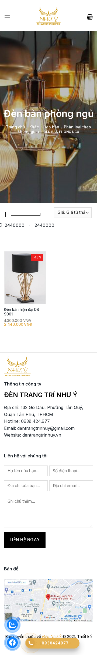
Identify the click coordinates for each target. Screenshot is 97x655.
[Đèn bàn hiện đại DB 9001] (25, 277)
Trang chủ (15, 127)
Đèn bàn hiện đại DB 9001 (21, 312)
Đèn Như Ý (51, 636)
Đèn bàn (51, 127)
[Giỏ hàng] (90, 16)
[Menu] (7, 15)
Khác (34, 127)
